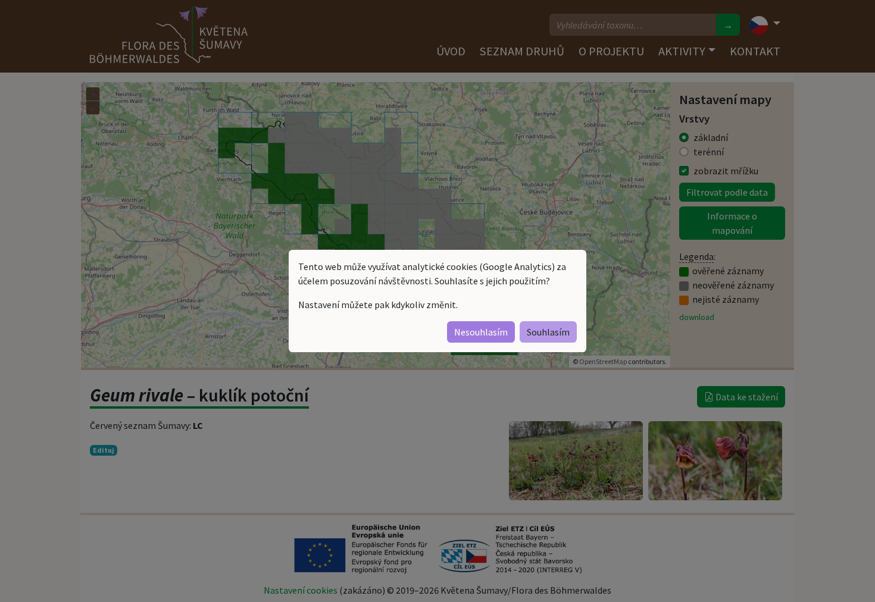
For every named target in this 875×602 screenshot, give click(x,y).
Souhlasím (548, 332)
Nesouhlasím (481, 332)
